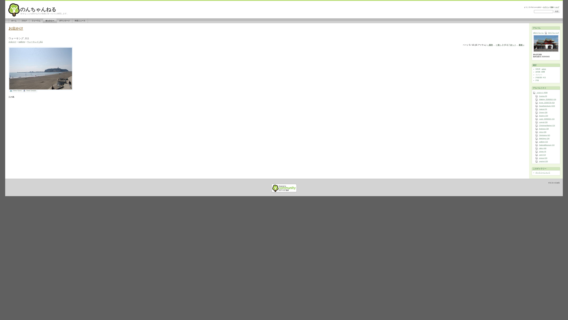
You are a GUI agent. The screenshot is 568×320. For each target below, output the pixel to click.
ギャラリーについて (542, 172)
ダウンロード (64, 21)
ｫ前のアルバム (538, 33)
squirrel (543, 161)
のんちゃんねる (38, 9)
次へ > (513, 45)
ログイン (546, 7)
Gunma (543, 96)
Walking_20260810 (547, 99)
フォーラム (36, 21)
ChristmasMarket (547, 125)
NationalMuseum (547, 145)
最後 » (521, 45)
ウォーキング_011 (35, 42)
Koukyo (543, 116)
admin (544, 69)
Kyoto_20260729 (547, 103)
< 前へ (498, 45)
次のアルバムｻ (553, 33)
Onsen (543, 112)
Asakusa (544, 129)
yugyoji (543, 122)
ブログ (24, 21)
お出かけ (16, 28)
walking (21, 42)
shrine (542, 151)
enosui (543, 158)
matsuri (543, 109)
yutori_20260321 (547, 119)
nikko (542, 148)
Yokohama (544, 135)
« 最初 (490, 45)
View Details (31, 91)
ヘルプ (557, 7)
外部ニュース (80, 21)
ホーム (14, 21)
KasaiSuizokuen (547, 106)
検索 (557, 11)
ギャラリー (49, 21)
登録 (551, 7)
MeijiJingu (544, 138)
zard (542, 155)
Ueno (542, 132)
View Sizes (17, 91)
